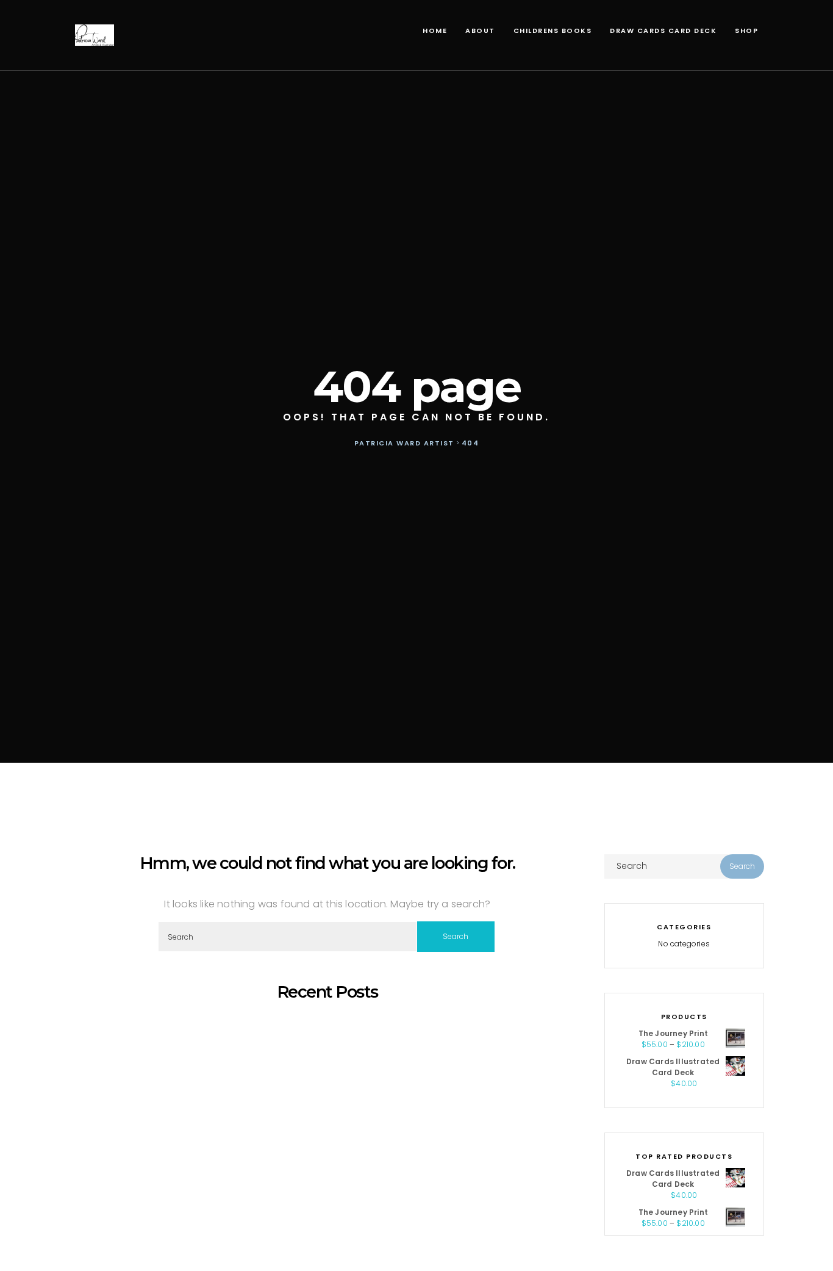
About (480, 30)
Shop (746, 30)
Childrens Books (552, 30)
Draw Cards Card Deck (663, 30)
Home (435, 30)
